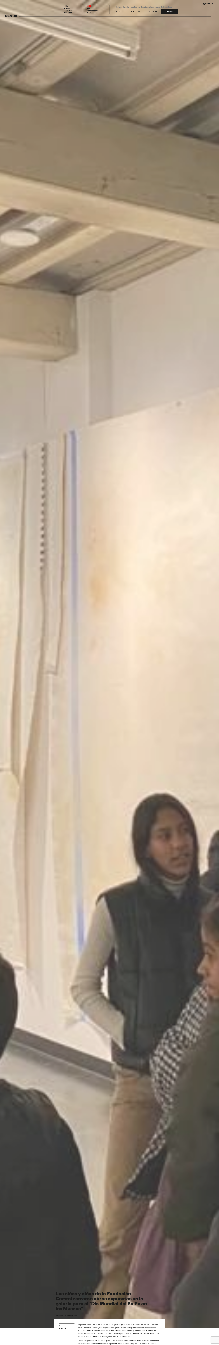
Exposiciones (69, 11)
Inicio (66, 6)
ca (150, 12)
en (153, 12)
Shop (89, 6)
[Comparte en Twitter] (62, 1329)
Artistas (67, 9)
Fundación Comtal (90, 1328)
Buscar (119, 12)
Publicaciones (92, 13)
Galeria (208, 4)
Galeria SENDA (125, 1337)
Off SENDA (68, 13)
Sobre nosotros (93, 11)
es (156, 12)
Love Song (129, 1344)
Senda (11, 17)
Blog (88, 9)
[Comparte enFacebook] (60, 1329)
